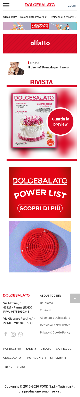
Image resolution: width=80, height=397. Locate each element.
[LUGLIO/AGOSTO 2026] (41, 120)
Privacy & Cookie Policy (55, 332)
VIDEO (21, 367)
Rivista (41, 82)
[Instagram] (13, 334)
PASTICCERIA (12, 348)
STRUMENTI (58, 358)
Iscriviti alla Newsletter (55, 325)
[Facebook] (6, 334)
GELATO (46, 348)
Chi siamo (46, 303)
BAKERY (34, 63)
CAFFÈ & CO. (64, 348)
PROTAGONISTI (35, 358)
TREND (7, 367)
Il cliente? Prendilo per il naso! (48, 67)
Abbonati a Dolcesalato (55, 318)
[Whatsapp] (20, 334)
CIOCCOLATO (12, 358)
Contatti (45, 310)
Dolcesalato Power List (34, 17)
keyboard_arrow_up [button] (75, 298)
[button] (6, 5)
